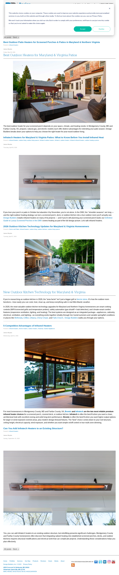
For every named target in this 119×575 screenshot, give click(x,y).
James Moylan (7, 49)
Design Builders (10, 218)
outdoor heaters (64, 140)
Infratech (57, 140)
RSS (73, 565)
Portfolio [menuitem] (12, 561)
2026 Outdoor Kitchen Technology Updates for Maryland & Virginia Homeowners (46, 226)
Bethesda (19, 318)
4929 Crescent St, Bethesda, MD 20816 (16, 567)
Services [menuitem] (20, 561)
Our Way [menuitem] (27, 561)
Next (15, 37)
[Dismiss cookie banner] (109, 8)
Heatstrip (40, 328)
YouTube (113, 561)
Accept (82, 29)
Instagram (109, 561)
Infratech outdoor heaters (47, 140)
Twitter (100, 561)
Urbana (33, 318)
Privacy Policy (27, 564)
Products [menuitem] (35, 561)
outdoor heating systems (92, 140)
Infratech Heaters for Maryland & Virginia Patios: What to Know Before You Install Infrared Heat (53, 137)
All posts (7, 37)
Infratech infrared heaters (77, 140)
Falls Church (58, 318)
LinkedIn (104, 561)
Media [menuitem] (56, 561)
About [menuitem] (62, 561)
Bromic (68, 411)
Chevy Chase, (43, 318)
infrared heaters (13, 45)
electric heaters (23, 328)
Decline (101, 29)
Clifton (26, 318)
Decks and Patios (14, 229)
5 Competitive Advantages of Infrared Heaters (27, 326)
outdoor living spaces (33, 140)
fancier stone (82, 299)
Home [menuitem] (5, 561)
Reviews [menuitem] (43, 561)
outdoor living (22, 140)
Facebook (96, 561)
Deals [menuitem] (50, 561)
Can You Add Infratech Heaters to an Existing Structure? (33, 428)
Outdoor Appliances (49, 328)
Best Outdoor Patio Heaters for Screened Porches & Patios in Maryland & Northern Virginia (51, 42)
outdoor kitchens (42, 229)
